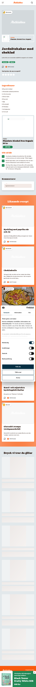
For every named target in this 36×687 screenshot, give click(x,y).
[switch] (31, 348)
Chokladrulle (10, 270)
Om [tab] (29, 312)
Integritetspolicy (30, 670)
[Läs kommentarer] (3, 67)
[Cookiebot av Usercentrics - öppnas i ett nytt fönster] (26, 308)
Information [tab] (18, 312)
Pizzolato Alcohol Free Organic (20, 39)
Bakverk (12, 62)
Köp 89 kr (7, 147)
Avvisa (18, 377)
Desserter (5, 62)
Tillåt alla (18, 366)
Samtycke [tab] (6, 312)
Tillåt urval (18, 372)
